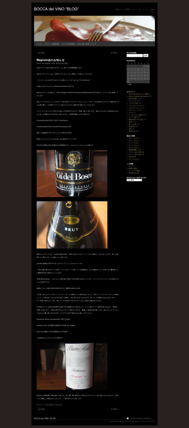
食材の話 (132, 131)
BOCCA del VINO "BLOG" (56, 8)
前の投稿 (41, 53)
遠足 (130, 129)
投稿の (133, 168)
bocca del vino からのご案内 (138, 94)
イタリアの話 (133, 103)
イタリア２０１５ (135, 108)
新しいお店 (132, 124)
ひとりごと (132, 101)
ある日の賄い (133, 99)
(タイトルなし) (134, 138)
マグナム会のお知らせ (136, 152)
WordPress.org (134, 173)
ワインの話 (49, 404)
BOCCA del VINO (62, 63)
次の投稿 (115, 53)
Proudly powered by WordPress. (140, 418)
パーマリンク (57, 404)
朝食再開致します (135, 150)
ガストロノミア (134, 110)
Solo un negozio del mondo (138, 96)
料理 (130, 122)
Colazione (132, 157)
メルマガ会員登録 (68, 44)
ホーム (39, 44)
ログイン (132, 166)
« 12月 (129, 84)
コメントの (134, 171)
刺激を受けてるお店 (136, 119)
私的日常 (132, 126)
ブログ (131, 112)
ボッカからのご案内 (136, 115)
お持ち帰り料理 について (86, 44)
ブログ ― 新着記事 (51, 44)
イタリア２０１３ (135, 106)
